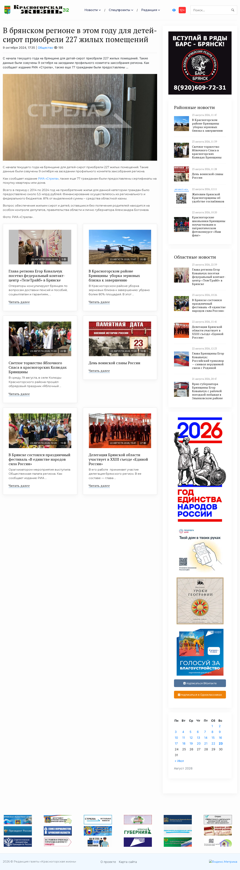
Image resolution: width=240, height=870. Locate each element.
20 (199, 743)
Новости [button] (91, 10)
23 (221, 743)
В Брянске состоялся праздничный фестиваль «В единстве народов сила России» (39, 459)
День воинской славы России (114, 362)
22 (213, 743)
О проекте (108, 862)
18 (183, 743)
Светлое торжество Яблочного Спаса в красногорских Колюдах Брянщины (38, 367)
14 (205, 737)
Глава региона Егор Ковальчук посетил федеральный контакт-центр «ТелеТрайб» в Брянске (37, 276)
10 (176, 737)
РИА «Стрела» (48, 178)
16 (220, 737)
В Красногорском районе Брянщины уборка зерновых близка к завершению (114, 276)
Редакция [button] (149, 10)
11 (183, 737)
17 (176, 743)
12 (191, 737)
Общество (45, 47)
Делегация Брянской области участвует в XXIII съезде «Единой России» (118, 459)
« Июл (179, 761)
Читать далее (19, 302)
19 (191, 743)
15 (213, 737)
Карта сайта (128, 862)
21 (205, 743)
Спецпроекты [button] (119, 10)
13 (198, 737)
